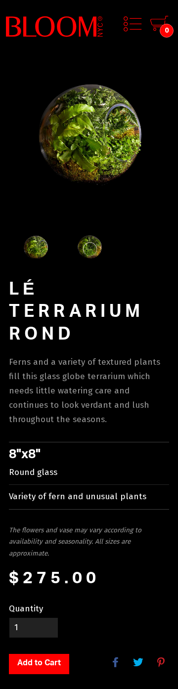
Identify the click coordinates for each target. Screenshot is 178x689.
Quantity (26, 608)
